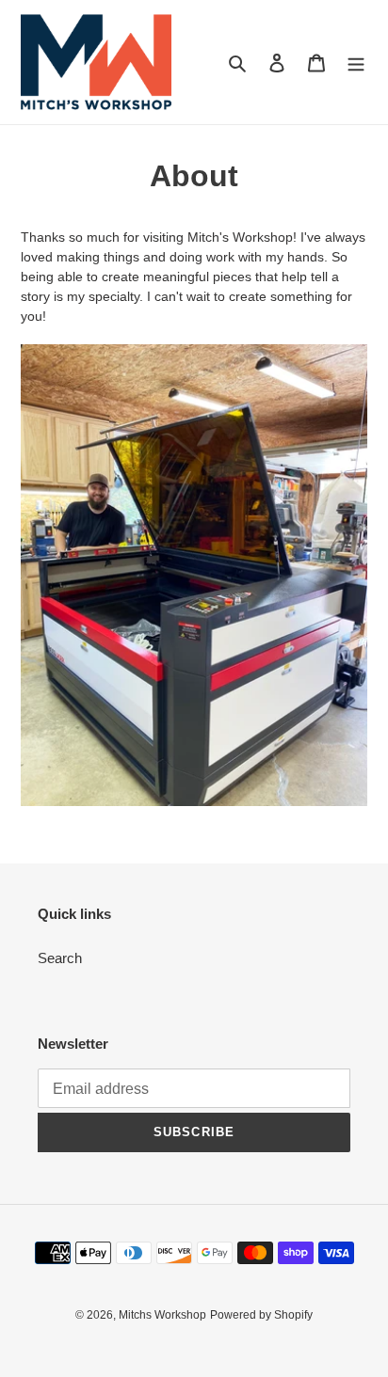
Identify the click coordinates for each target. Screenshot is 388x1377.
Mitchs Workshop (162, 1315)
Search (60, 958)
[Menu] (356, 62)
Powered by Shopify (261, 1315)
